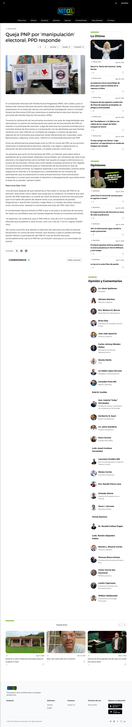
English (49, 708)
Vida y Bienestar (97, 20)
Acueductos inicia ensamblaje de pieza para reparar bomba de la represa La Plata (105, 85)
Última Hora (22, 20)
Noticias (33, 20)
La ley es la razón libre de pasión (105, 264)
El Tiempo (110, 20)
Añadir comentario (74, 260)
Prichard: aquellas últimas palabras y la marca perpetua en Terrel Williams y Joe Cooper (107, 247)
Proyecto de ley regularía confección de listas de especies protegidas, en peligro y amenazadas (107, 105)
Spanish (50, 705)
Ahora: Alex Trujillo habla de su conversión (20, 659)
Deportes (68, 20)
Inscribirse (124, 3)
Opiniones (56, 20)
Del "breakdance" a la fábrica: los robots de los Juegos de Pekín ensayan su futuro (105, 124)
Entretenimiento (81, 20)
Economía (44, 20)
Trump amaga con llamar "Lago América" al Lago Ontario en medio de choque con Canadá (107, 143)
